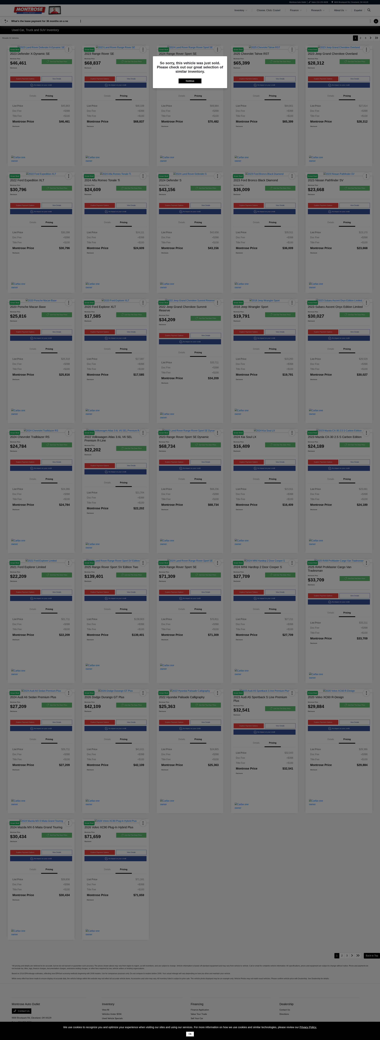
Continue (190, 81)
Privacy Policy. (308, 1027)
